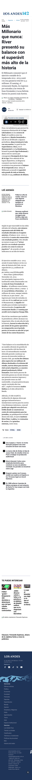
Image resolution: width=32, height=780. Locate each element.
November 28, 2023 (9, 277)
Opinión (6, 707)
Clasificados (7, 733)
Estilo (5, 712)
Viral (5, 720)
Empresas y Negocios (10, 710)
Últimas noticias (9, 686)
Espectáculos (8, 702)
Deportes (10, 20)
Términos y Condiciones (11, 736)
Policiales (7, 697)
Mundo (6, 704)
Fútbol (12, 430)
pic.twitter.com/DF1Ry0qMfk (13, 272)
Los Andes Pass (9, 728)
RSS (5, 741)
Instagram (9, 667)
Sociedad (7, 694)
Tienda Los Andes (9, 730)
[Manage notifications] (28, 772)
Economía (7, 691)
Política (6, 689)
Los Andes (3, 20)
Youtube (21, 667)
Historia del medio (9, 743)
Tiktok (13, 667)
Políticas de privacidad (11, 738)
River (18, 430)
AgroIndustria (8, 715)
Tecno (6, 717)
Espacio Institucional (10, 723)
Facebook (5, 667)
